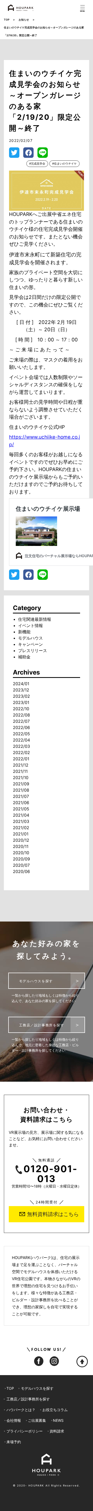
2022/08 (21, 715)
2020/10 (21, 852)
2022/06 (21, 727)
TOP (6, 19)
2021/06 (21, 802)
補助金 (24, 656)
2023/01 (21, 702)
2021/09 (21, 783)
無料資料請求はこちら (53, 1214)
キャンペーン (30, 644)
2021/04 (21, 815)
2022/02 (21, 752)
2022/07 (21, 721)
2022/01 (21, 758)
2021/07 (21, 796)
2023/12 (21, 690)
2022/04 (21, 740)
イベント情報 (30, 625)
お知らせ (24, 19)
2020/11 (20, 846)
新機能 (24, 631)
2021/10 (20, 777)
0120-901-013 (50, 1173)
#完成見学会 (37, 163)
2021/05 (21, 808)
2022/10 (21, 708)
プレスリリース (32, 650)
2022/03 (21, 746)
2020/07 (21, 865)
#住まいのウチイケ (64, 163)
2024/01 (21, 683)
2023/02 (21, 696)
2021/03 (21, 821)
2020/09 (21, 859)
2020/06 (21, 871)
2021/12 (20, 765)
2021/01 (20, 833)
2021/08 (21, 790)
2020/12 (21, 840)
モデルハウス (30, 638)
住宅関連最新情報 (34, 619)
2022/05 (21, 733)
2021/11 (20, 771)
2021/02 (21, 827)
